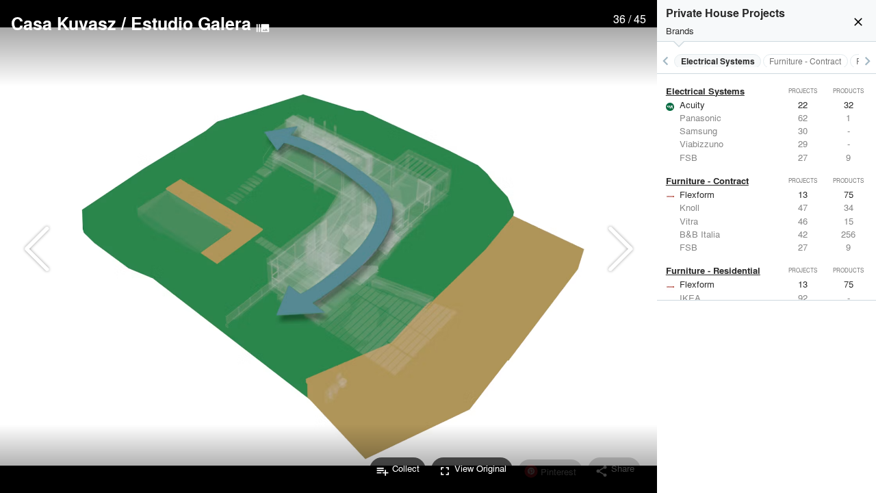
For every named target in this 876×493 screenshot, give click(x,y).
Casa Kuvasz (63, 23)
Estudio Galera (191, 23)
